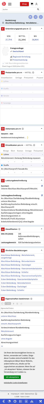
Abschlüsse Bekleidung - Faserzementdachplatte (21, 268)
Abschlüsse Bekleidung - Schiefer (14, 272)
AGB (22, 394)
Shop (24, 4)
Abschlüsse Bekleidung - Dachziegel (16, 265)
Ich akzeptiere (12, 377)
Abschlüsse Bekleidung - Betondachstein (18, 261)
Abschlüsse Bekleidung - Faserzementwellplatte (21, 276)
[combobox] (19, 9)
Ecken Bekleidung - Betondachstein (16, 283)
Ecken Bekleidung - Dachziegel (14, 286)
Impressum (15, 394)
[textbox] (22, 308)
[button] (38, 9)
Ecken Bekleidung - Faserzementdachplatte (19, 279)
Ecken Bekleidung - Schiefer (12, 290)
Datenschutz (29, 394)
